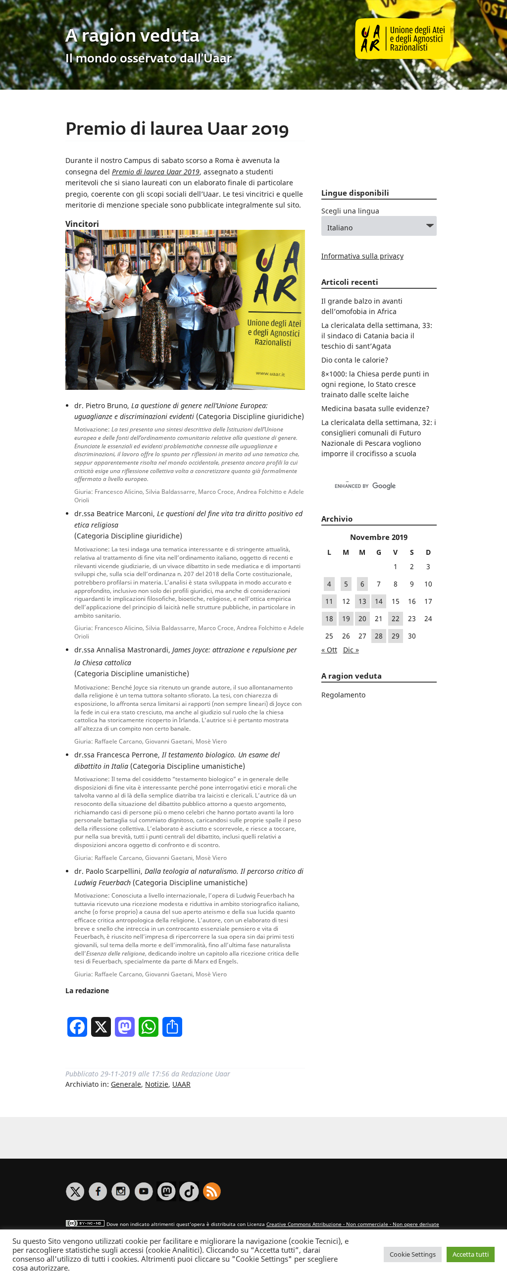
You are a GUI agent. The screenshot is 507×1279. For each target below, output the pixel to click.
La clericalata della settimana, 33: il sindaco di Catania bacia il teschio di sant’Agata (376, 335)
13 (362, 601)
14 (379, 601)
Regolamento (343, 694)
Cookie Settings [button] (413, 1254)
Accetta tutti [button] (471, 1254)
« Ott (329, 649)
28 (379, 635)
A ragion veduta (132, 37)
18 (329, 618)
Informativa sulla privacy (362, 256)
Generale (126, 1084)
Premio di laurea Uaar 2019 (177, 130)
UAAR (181, 1084)
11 (329, 601)
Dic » (351, 649)
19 (346, 618)
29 (396, 635)
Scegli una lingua (350, 210)
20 (362, 618)
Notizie (156, 1084)
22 (396, 618)
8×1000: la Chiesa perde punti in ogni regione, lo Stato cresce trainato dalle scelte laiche (375, 384)
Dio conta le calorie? (354, 360)
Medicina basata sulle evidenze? (375, 408)
